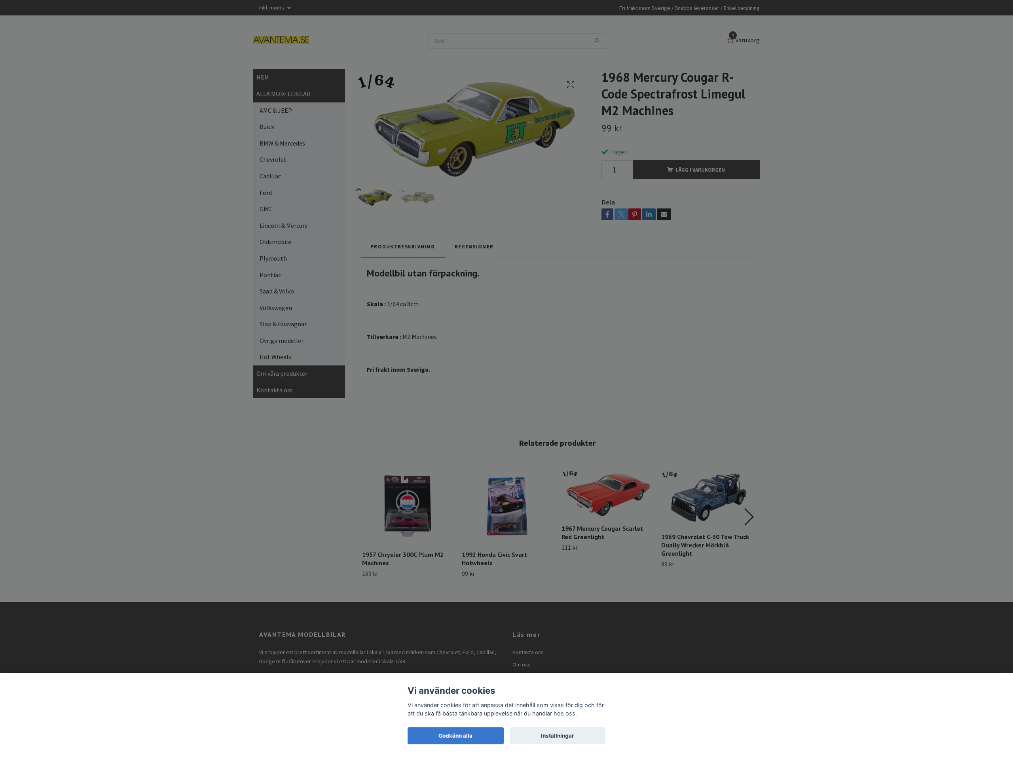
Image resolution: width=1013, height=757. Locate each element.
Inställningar (557, 735)
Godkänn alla (455, 735)
